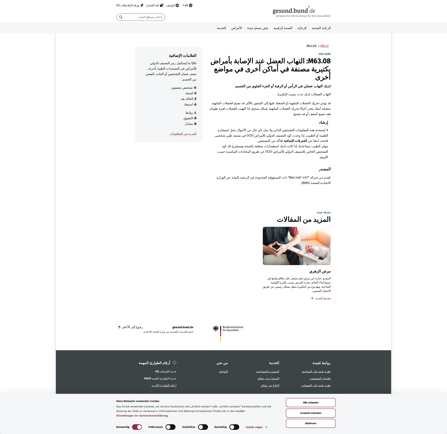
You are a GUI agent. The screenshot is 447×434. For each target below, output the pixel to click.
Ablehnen (310, 423)
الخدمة (221, 28)
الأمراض (236, 28)
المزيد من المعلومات (183, 134)
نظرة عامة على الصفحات (316, 385)
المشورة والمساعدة (267, 371)
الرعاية (302, 28)
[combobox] (145, 17)
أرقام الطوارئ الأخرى (163, 385)
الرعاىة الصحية (321, 28)
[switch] (170, 427)
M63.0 (324, 46)
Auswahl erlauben (310, 413)
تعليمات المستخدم (320, 378)
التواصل (223, 371)
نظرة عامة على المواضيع (316, 371)
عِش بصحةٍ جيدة (257, 28)
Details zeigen (254, 427)
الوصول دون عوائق (268, 378)
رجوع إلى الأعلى (132, 327)
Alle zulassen (310, 402)
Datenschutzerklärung (154, 415)
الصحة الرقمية (283, 28)
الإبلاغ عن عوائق (270, 385)
